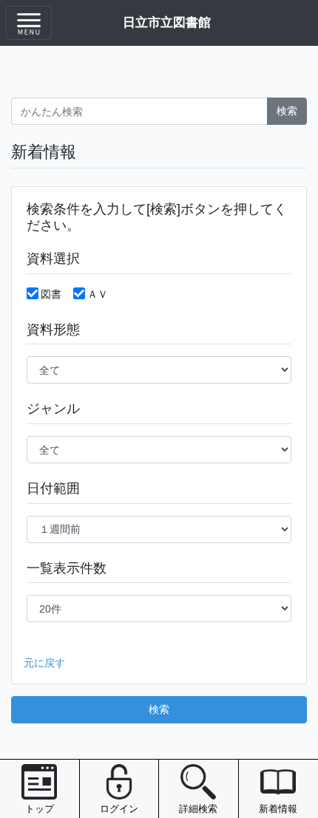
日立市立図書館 (167, 22)
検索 (287, 111)
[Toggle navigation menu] (29, 23)
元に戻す (44, 663)
